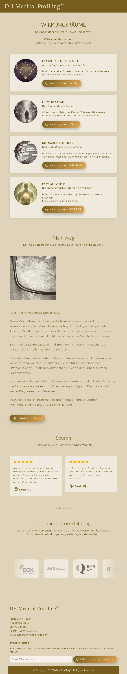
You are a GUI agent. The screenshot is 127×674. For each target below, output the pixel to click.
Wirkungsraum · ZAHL (63, 124)
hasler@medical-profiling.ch (32, 634)
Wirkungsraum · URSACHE (66, 165)
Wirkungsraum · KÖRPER (65, 209)
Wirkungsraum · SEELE (64, 83)
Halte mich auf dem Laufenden (97, 659)
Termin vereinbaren (29, 418)
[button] (56, 508)
